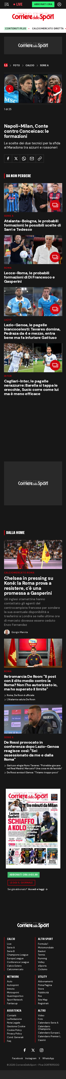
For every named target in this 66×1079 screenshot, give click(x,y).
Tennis (41, 954)
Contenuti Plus (15, 28)
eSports (42, 965)
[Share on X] (16, 158)
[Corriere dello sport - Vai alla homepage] (33, 17)
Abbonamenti (45, 981)
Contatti (11, 1015)
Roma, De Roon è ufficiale (20, 695)
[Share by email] (32, 158)
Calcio (30, 65)
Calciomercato (15, 969)
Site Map (43, 999)
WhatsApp (48, 1058)
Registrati (43, 1003)
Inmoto (11, 988)
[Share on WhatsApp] (24, 158)
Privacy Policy (14, 1033)
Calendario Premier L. (49, 1036)
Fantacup (12, 1003)
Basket (42, 951)
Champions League (17, 954)
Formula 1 (43, 943)
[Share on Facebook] (8, 158)
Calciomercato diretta (48, 28)
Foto (16, 65)
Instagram (30, 1058)
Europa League (15, 958)
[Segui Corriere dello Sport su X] (33, 1050)
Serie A (44, 65)
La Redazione (14, 1019)
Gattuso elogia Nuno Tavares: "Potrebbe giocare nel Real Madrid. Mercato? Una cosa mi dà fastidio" (34, 767)
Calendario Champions (44, 1028)
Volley (41, 962)
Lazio (8, 320)
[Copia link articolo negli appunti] (40, 158)
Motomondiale (46, 947)
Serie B (11, 951)
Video (41, 1015)
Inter (8, 376)
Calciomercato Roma (19, 573)
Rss (40, 996)
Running (42, 958)
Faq (9, 1040)
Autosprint (13, 985)
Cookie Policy (14, 1030)
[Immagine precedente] (10, 89)
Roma (8, 268)
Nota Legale (13, 1022)
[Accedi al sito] (59, 4)
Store (41, 988)
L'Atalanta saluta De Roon (21, 699)
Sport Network (15, 999)
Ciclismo (42, 969)
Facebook (17, 1058)
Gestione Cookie (16, 1026)
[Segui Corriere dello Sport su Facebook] (25, 1050)
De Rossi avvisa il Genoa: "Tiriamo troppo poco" (32, 772)
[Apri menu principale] (6, 4)
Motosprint (13, 992)
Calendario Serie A (48, 1022)
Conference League (18, 962)
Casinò (42, 1040)
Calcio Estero (14, 965)
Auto (9, 981)
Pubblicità (43, 992)
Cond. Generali (15, 1037)
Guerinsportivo (15, 996)
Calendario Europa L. (49, 1032)
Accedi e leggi (36, 889)
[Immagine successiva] (56, 89)
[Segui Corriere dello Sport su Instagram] (41, 1050)
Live (19, 4)
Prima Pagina (45, 985)
